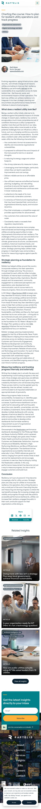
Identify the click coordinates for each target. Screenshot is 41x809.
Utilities (5, 32)
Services (20, 755)
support (5, 334)
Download (15, 520)
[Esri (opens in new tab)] (31, 784)
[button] (37, 3)
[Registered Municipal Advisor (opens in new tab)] (14, 784)
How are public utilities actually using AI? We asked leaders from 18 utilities (19, 670)
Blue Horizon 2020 (19, 293)
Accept (14, 802)
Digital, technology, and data (12, 28)
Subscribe (26, 520)
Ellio (20, 765)
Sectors (20, 750)
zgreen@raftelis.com (17, 71)
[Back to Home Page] (20, 737)
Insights (20, 760)
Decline (29, 802)
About (20, 745)
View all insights (20, 681)
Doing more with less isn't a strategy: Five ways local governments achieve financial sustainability (20, 576)
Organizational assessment (11, 24)
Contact (20, 775)
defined (24, 88)
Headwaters (21, 429)
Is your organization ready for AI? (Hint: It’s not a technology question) (20, 624)
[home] (10, 3)
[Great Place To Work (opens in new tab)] (4, 784)
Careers (20, 770)
